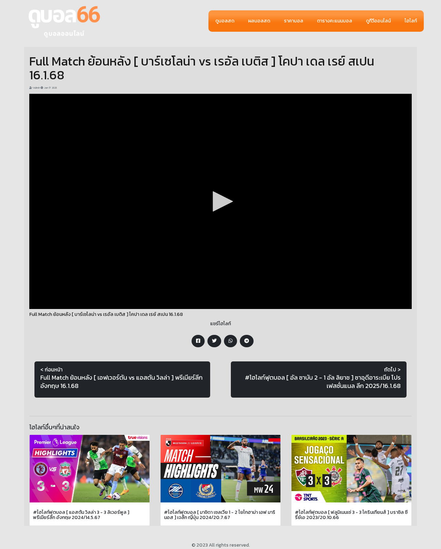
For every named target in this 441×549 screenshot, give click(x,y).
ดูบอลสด (224, 20)
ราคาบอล (293, 20)
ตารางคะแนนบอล (334, 20)
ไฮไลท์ (410, 20)
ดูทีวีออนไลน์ (378, 20)
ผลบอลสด (259, 20)
